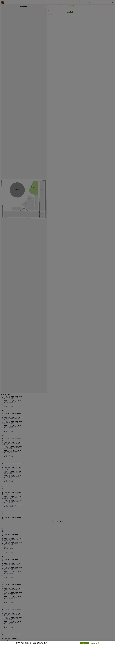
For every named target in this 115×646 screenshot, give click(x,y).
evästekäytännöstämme (24, 644)
